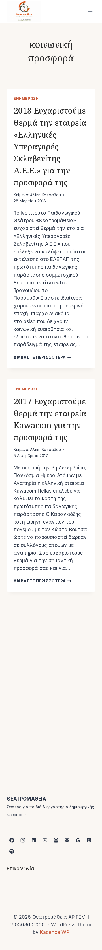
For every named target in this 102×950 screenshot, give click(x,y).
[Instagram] (22, 840)
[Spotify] (11, 851)
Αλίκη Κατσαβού (45, 195)
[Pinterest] (89, 840)
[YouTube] (45, 840)
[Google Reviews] (78, 840)
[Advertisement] (51, 671)
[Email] (67, 840)
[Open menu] (90, 11)
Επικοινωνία (20, 868)
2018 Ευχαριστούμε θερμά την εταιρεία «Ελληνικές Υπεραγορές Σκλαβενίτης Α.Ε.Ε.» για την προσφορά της (50, 146)
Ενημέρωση (26, 98)
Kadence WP (54, 932)
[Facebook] (11, 840)
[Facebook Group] (56, 840)
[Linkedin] (34, 840)
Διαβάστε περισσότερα (42, 357)
